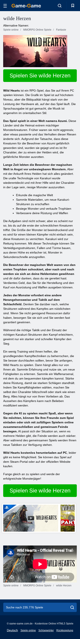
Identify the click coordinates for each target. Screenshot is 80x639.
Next (71, 518)
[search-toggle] (59, 5)
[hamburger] (5, 6)
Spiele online (28, 630)
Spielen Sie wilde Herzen (40, 75)
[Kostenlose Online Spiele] (26, 5)
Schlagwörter (46, 630)
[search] (72, 607)
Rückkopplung (64, 630)
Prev (8, 518)
